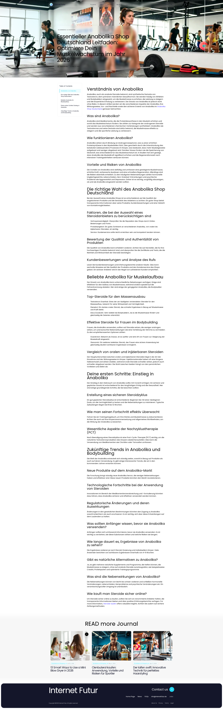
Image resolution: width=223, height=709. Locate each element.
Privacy (161, 703)
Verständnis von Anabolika (68, 91)
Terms (167, 703)
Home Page (130, 696)
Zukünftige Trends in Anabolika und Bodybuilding (70, 111)
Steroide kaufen (109, 604)
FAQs (147, 696)
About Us (154, 703)
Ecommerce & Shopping (66, 29)
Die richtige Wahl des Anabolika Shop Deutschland (70, 95)
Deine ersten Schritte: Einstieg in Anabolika (70, 106)
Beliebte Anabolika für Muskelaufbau (67, 100)
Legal (172, 703)
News (140, 696)
